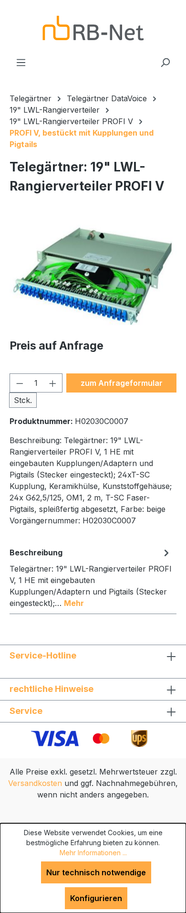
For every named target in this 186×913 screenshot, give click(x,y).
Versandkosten (35, 783)
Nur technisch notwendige (96, 872)
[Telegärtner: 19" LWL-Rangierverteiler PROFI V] (93, 276)
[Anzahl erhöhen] (53, 383)
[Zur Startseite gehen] (93, 28)
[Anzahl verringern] (20, 383)
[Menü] (21, 62)
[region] (93, 276)
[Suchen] (165, 62)
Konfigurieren (96, 898)
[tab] (91, 577)
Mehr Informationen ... (93, 853)
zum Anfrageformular (122, 383)
